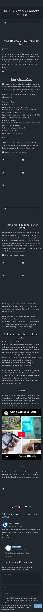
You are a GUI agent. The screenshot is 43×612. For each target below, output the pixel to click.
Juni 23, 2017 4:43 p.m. (18, 549)
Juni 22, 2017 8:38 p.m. (15, 526)
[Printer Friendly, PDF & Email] (21, 506)
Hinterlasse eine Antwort (19, 515)
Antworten (5, 541)
